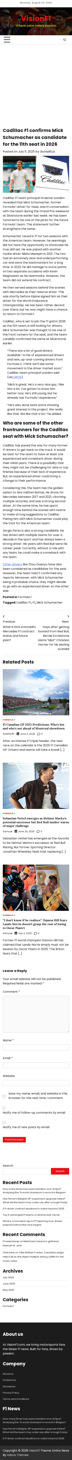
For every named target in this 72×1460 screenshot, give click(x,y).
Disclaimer (9, 1386)
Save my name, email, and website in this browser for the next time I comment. (37, 1095)
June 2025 (9, 1283)
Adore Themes (17, 1455)
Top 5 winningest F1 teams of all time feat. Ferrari (31, 1214)
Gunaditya (47, 151)
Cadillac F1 (23, 602)
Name (8, 1040)
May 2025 (8, 1289)
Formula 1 (25, 597)
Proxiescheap (11, 1241)
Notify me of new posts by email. (26, 1127)
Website (9, 1076)
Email (8, 1058)
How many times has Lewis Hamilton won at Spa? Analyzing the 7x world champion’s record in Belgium (34, 1420)
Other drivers (12, 564)
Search (8, 1166)
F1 (33, 602)
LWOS (17, 377)
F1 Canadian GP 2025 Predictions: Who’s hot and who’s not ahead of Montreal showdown (34, 726)
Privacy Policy (11, 1392)
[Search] (64, 40)
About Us (8, 1373)
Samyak (7, 831)
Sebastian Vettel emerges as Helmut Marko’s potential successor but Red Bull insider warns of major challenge (36, 822)
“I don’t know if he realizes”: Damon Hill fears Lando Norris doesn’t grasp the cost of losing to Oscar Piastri (35, 924)
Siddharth (8, 733)
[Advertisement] (36, 82)
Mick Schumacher (50, 602)
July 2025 (8, 1277)
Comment (11, 992)
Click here (9, 1252)
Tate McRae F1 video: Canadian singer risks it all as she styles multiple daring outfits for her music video (33, 1256)
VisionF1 (36, 18)
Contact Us (9, 1380)
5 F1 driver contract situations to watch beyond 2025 (33, 1208)
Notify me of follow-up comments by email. (34, 1113)
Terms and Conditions (16, 1399)
